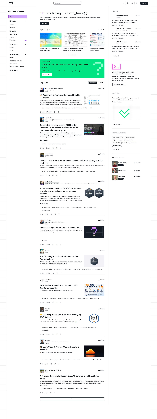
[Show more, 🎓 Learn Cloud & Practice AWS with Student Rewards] (59, 363)
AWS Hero (121, 165)
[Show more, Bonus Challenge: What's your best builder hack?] (60, 244)
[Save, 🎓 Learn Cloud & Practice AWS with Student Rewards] (55, 363)
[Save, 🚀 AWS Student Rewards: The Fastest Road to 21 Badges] (58, 112)
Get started (46, 75)
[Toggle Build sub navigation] (25, 31)
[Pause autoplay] (101, 29)
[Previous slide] (99, 29)
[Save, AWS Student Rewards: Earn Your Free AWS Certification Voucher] (56, 302)
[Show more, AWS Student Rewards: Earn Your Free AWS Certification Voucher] (60, 302)
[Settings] (132, 3)
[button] (123, 3)
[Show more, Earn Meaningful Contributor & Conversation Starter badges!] (61, 273)
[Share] (54, 112)
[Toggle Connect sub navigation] (25, 44)
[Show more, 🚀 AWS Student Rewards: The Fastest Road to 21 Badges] (62, 112)
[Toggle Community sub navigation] (25, 54)
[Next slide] (103, 29)
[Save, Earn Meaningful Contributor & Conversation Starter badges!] (57, 273)
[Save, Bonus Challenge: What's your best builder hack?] (56, 244)
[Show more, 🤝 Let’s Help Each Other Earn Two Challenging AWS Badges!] (60, 334)
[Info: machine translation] (47, 140)
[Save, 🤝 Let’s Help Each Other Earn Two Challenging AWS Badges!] (56, 334)
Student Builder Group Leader (52, 183)
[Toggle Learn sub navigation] (25, 21)
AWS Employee (48, 119)
